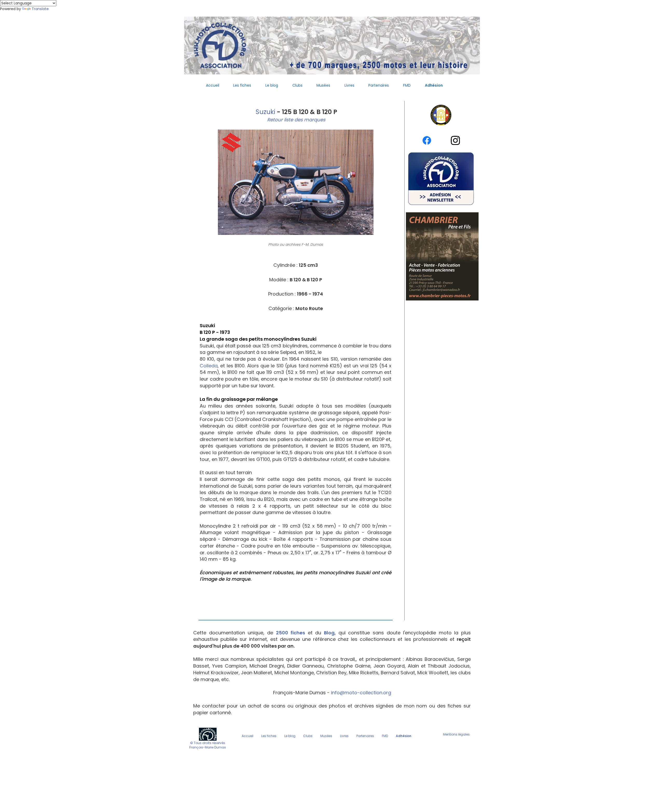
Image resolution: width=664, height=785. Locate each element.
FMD (407, 85)
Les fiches (242, 85)
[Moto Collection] (208, 734)
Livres (349, 85)
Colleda (209, 365)
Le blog (271, 85)
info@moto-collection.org (361, 692)
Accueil (212, 85)
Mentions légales (456, 734)
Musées (323, 85)
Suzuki (264, 112)
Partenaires (378, 85)
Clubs (297, 85)
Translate (40, 8)
